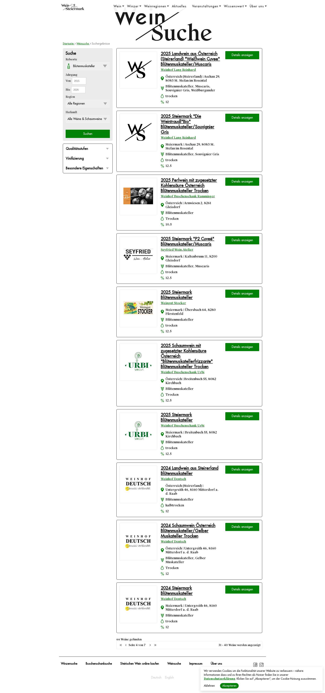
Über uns (257, 6)
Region (70, 96)
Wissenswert (234, 6)
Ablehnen (209, 685)
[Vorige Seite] (120, 645)
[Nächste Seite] (150, 645)
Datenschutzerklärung (219, 678)
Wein (117, 6)
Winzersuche (69, 663)
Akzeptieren (229, 685)
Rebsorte (71, 59)
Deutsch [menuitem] (156, 677)
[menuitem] (156, 677)
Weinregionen (155, 6)
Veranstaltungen (205, 6)
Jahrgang (71, 74)
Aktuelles (179, 6)
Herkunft (71, 112)
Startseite (68, 43)
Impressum (195, 663)
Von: (69, 81)
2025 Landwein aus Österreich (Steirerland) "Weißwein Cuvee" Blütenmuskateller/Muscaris (190, 59)
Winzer (133, 6)
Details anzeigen (242, 55)
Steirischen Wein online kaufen (139, 663)
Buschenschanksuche (99, 663)
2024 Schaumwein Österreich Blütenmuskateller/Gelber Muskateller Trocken (188, 530)
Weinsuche (83, 43)
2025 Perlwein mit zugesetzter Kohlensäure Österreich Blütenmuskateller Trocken (189, 185)
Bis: (68, 89)
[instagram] (261, 666)
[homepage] (73, 7)
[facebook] (256, 666)
